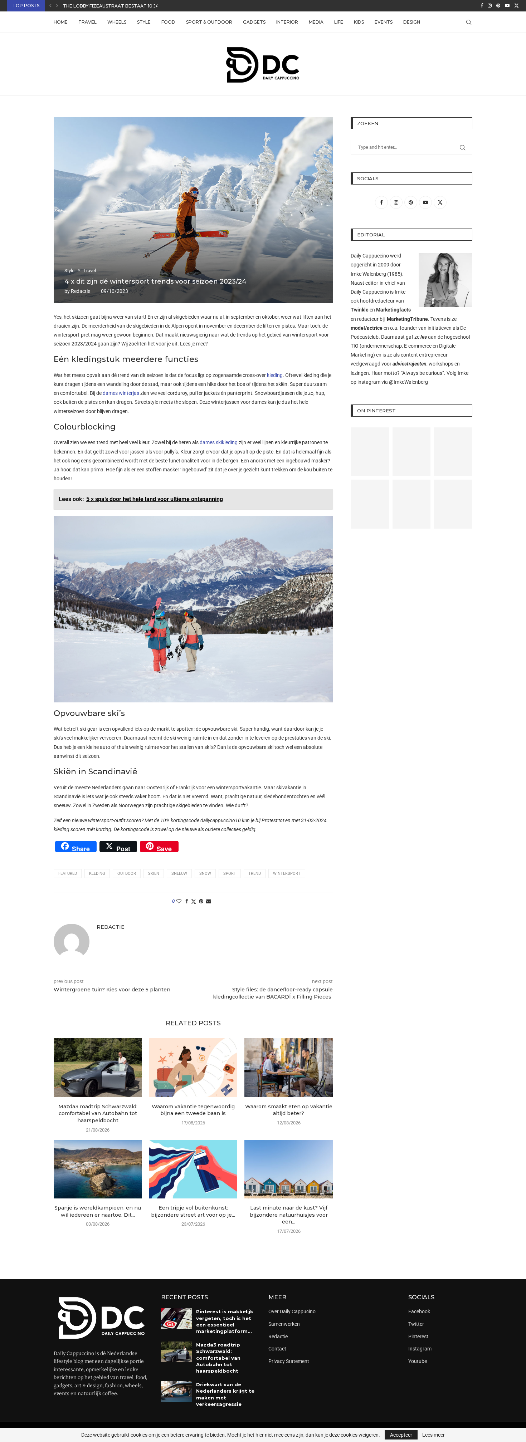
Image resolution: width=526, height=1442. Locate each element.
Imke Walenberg (368, 274)
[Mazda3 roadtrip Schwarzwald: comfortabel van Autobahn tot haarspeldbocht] (98, 1067)
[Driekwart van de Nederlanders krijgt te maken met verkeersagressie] (176, 1391)
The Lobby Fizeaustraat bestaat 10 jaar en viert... (126, 6)
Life (338, 22)
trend (254, 873)
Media (316, 22)
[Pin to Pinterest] (201, 901)
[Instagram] (490, 5)
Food (168, 22)
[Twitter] (516, 5)
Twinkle (360, 310)
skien (153, 873)
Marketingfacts (393, 310)
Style (144, 22)
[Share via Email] (208, 901)
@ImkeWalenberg (408, 382)
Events (384, 22)
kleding (275, 375)
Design (411, 22)
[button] (50, 5)
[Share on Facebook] (186, 901)
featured (67, 873)
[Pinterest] (498, 5)
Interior (287, 22)
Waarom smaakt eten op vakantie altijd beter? (288, 1110)
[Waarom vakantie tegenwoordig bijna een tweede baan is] (193, 1067)
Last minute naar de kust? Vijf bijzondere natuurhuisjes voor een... (289, 1215)
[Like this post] (178, 901)
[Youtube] (507, 5)
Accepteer (401, 1435)
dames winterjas (121, 393)
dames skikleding (219, 442)
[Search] (468, 22)
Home (61, 22)
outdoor (126, 873)
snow (205, 873)
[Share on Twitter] (193, 901)
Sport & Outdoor (209, 22)
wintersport (287, 873)
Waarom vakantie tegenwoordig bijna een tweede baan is (193, 1110)
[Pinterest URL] (370, 452)
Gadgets (254, 22)
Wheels (116, 22)
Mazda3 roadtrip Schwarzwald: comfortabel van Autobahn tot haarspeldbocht (97, 1113)
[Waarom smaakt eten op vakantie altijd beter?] (288, 1067)
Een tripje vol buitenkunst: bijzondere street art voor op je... (193, 1211)
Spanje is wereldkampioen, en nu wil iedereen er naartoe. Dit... (97, 1211)
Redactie (80, 291)
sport (229, 873)
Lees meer (433, 1434)
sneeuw (179, 873)
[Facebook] (482, 5)
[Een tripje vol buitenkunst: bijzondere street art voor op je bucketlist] (193, 1169)
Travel (87, 22)
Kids (359, 22)
